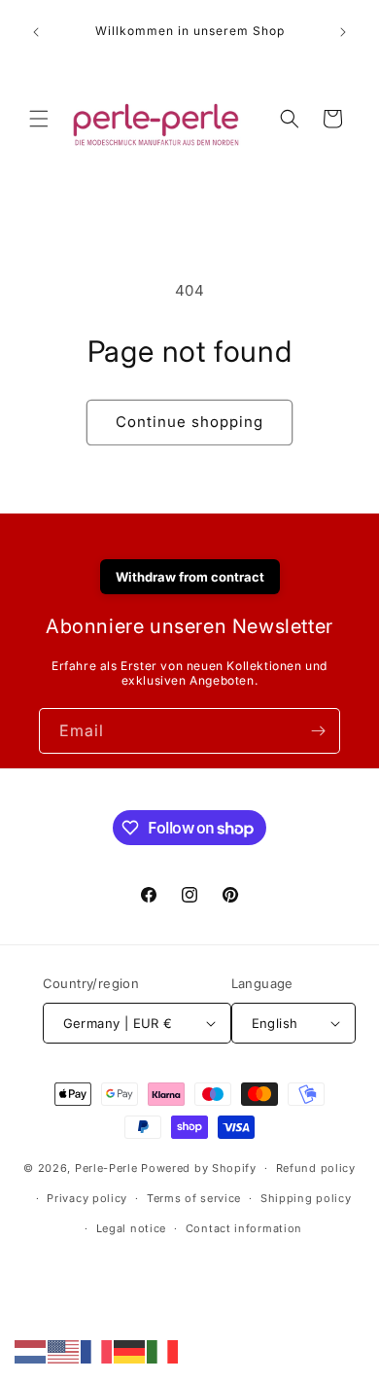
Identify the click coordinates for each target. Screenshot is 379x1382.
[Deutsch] (130, 1350)
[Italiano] (163, 1350)
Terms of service (194, 1198)
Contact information (244, 1228)
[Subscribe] (317, 731)
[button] (38, 118)
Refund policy (316, 1168)
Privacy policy (87, 1198)
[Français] (97, 1350)
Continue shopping (189, 421)
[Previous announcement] (36, 32)
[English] (64, 1350)
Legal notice (131, 1228)
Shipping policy (306, 1198)
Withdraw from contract (190, 577)
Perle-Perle (106, 1168)
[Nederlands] (31, 1350)
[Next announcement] (343, 32)
